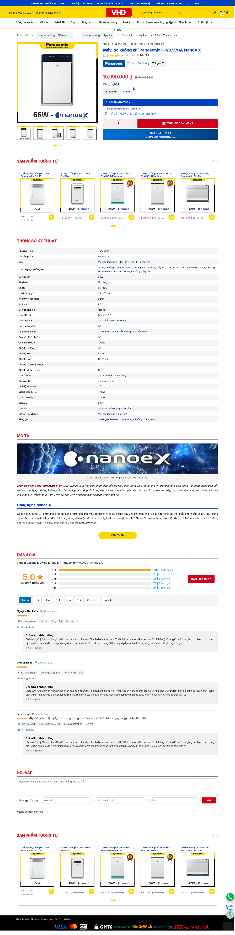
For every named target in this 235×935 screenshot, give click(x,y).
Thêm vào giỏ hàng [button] (51, 217)
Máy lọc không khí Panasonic (55, 35)
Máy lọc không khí (108, 261)
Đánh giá (26, 554)
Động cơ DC (104, 315)
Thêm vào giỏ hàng (180, 123)
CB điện (44, 22)
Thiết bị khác (205, 22)
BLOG (117, 30)
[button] (113, 226)
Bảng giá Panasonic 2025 (173, 3)
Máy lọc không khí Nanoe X (140, 267)
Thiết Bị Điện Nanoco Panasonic (34, 919)
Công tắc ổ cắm (25, 22)
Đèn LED (60, 22)
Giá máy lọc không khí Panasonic (139, 419)
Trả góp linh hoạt (140, 3)
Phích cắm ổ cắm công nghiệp (155, 22)
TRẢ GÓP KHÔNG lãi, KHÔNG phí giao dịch (132, 113)
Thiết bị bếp (185, 22)
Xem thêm (117, 535)
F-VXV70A (103, 256)
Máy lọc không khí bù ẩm (111, 267)
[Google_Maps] (230, 915)
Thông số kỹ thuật (37, 241)
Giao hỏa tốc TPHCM (110, 3)
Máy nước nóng (108, 22)
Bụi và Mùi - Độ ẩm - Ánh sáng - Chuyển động (122, 331)
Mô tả (23, 435)
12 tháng (102, 282)
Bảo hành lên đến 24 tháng (48, 3)
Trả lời (20, 627)
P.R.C (100, 304)
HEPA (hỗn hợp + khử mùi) (112, 320)
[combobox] (159, 12)
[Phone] (230, 897)
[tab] (117, 241)
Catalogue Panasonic (109, 419)
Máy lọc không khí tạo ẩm (97, 35)
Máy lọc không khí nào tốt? (112, 413)
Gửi (209, 800)
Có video (92, 600)
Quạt (73, 22)
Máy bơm (87, 22)
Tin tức (199, 3)
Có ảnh (107, 600)
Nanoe (111, 381)
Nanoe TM (111, 91)
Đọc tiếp (131, 217)
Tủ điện (127, 22)
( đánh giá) (127, 55)
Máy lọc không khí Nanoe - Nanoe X (120, 44)
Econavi (102, 381)
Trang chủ (22, 35)
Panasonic (103, 250)
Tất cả (25, 600)
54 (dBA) (102, 287)
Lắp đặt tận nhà (81, 3)
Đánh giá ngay (201, 578)
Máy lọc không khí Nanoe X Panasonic (177, 267)
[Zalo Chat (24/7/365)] (230, 906)
